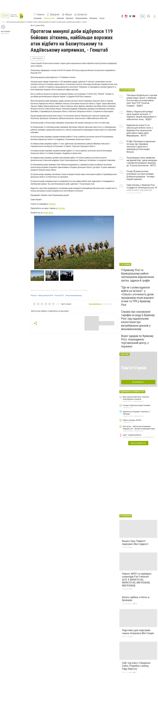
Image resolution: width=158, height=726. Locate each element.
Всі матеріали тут (138, 382)
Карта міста (69, 18)
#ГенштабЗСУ (59, 296)
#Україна (34, 296)
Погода (102, 18)
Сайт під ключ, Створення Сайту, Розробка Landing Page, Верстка (136, 665)
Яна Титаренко (5, 31)
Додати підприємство (138, 443)
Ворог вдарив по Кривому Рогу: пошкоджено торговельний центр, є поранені (137, 341)
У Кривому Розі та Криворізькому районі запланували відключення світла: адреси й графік (137, 275)
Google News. (48, 213)
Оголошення (38, 18)
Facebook (61, 208)
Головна (3, 22)
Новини (40, 14)
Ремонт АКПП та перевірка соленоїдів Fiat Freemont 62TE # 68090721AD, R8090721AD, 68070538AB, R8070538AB (136, 579)
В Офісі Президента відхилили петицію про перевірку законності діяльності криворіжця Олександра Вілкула (141, 146)
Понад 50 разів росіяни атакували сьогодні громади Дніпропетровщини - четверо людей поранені (141, 175)
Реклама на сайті (49, 18)
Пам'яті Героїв (133, 367)
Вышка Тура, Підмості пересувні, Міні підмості (135, 543)
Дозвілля (82, 14)
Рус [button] (142, 16)
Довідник (55, 14)
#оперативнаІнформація (73, 296)
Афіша (68, 14)
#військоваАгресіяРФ (45, 296)
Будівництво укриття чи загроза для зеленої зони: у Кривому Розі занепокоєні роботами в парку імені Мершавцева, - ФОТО (140, 130)
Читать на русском (37, 58)
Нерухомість (93, 18)
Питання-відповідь (81, 18)
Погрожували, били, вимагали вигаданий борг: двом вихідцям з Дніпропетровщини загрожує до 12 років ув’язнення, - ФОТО (142, 161)
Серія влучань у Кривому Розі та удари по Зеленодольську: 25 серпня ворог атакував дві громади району (142, 189)
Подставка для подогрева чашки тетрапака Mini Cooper (138, 632)
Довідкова (60, 18)
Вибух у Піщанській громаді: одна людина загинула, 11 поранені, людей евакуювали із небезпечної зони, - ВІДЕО (141, 115)
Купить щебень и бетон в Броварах (135, 599)
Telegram (52, 204)
